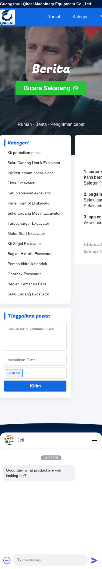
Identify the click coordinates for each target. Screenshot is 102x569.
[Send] (94, 560)
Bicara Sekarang (48, 88)
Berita (41, 124)
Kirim (35, 386)
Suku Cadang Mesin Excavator (34, 213)
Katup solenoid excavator (29, 193)
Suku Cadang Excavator (28, 294)
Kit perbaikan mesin (25, 152)
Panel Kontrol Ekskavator (29, 203)
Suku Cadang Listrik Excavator (34, 163)
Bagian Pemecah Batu (27, 284)
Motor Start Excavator (26, 233)
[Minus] (94, 440)
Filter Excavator (21, 183)
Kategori (80, 16)
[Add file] (7, 560)
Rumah (54, 16)
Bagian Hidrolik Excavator (30, 253)
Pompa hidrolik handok (27, 264)
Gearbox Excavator (24, 274)
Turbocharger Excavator (28, 223)
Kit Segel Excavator (24, 243)
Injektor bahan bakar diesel (31, 173)
